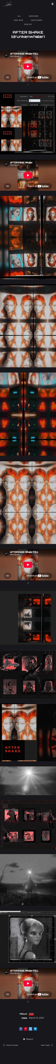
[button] (28, 1039)
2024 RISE (18, 20)
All (19, 16)
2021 (31, 1014)
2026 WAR (33, 16)
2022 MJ (28, 24)
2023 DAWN (36, 20)
